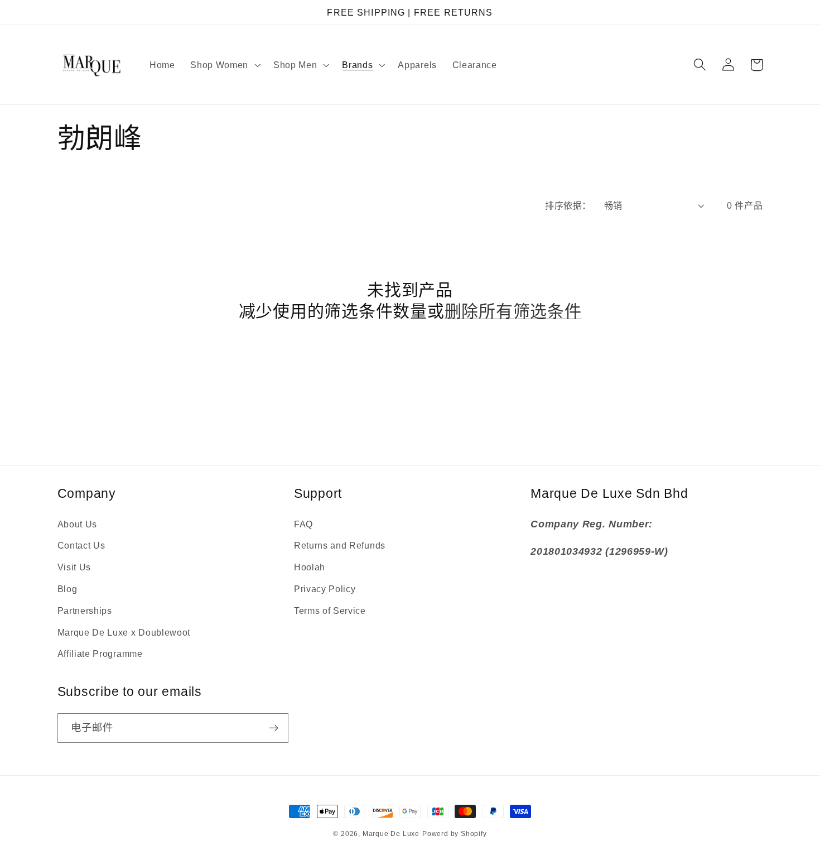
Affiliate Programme (100, 653)
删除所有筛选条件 (513, 311)
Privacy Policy (325, 589)
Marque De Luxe (391, 833)
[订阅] (273, 728)
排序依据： (568, 205)
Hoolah (309, 567)
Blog (67, 589)
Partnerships (84, 611)
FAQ (303, 524)
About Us (77, 524)
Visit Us (74, 567)
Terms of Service (330, 611)
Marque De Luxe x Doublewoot (124, 632)
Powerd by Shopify (454, 833)
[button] (224, 64)
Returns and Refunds (339, 545)
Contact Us (81, 545)
